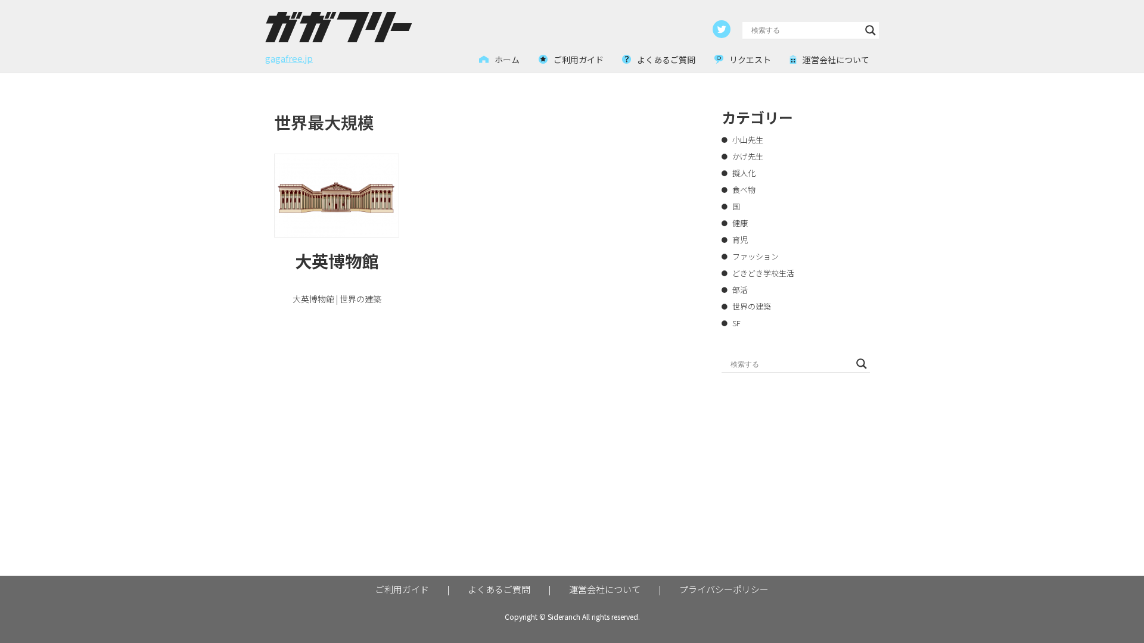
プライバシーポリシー (724, 589)
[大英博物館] (337, 195)
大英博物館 (336, 261)
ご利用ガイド (402, 589)
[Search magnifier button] (870, 30)
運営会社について (605, 589)
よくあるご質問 (499, 589)
